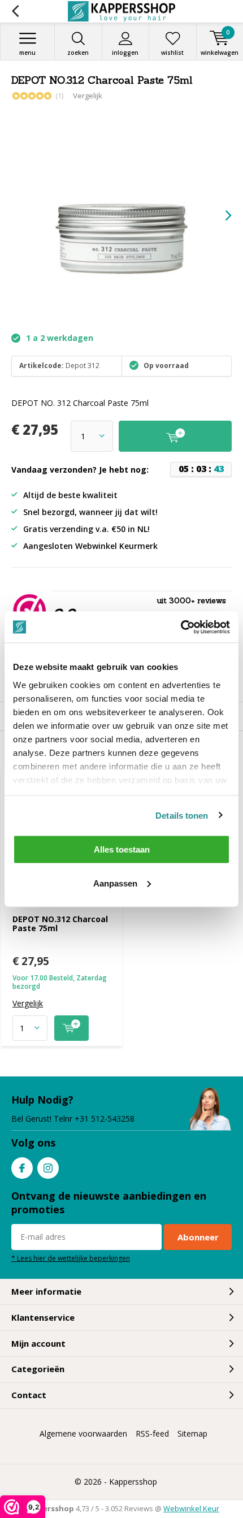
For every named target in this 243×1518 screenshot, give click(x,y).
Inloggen (125, 53)
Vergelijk (87, 95)
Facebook (22, 1168)
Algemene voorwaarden (83, 1433)
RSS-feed (152, 1433)
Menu (27, 53)
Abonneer (198, 1237)
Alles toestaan (122, 849)
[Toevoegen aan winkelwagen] (71, 1028)
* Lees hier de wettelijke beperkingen (70, 1257)
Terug (15, 11)
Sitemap (192, 1433)
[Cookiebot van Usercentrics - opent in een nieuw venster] (180, 627)
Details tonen (181, 815)
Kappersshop (133, 1481)
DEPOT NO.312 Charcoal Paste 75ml (60, 923)
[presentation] (220, 215)
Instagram (48, 1168)
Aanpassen (115, 883)
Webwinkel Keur (191, 1508)
